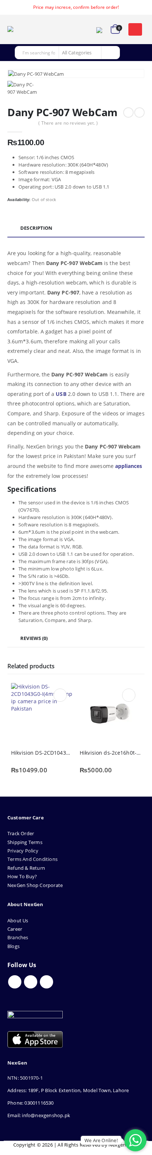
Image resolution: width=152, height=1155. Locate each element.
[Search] (110, 52)
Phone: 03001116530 (30, 1102)
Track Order (20, 833)
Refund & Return (26, 868)
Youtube (30, 981)
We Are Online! (101, 1140)
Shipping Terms (24, 842)
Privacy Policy (22, 850)
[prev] (128, 112)
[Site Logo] (27, 29)
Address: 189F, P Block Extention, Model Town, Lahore (68, 1090)
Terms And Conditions (32, 859)
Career (14, 929)
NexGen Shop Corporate (35, 885)
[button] (135, 29)
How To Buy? (22, 876)
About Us (18, 920)
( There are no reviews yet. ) (68, 123)
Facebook (14, 981)
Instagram (46, 981)
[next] (139, 112)
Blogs (13, 946)
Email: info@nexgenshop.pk (38, 1115)
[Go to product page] (41, 713)
